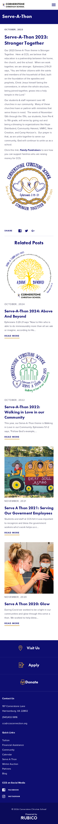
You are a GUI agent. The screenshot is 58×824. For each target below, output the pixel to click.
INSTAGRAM (14, 796)
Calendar (7, 754)
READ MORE (11, 335)
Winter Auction (10, 764)
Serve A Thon (9, 759)
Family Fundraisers (30, 150)
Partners (6, 768)
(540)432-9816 (9, 717)
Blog (4, 773)
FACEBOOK (13, 790)
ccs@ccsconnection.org (14, 723)
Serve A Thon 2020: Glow (27, 603)
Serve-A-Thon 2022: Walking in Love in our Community (24, 412)
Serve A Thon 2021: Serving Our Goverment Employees (28, 510)
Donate (31, 682)
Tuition (6, 740)
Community (8, 749)
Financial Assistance (13, 745)
